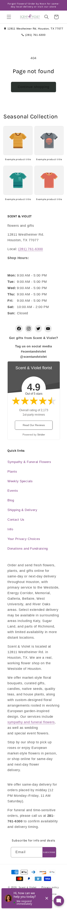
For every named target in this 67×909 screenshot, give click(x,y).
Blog (10, 500)
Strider (41, 434)
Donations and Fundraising (27, 548)
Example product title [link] (18, 159)
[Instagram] (28, 328)
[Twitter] (38, 328)
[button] (9, 17)
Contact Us (15, 519)
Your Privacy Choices (23, 539)
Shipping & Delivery (22, 510)
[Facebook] (19, 328)
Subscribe (49, 852)
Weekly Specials (20, 481)
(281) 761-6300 (35, 34)
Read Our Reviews (34, 425)
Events (12, 490)
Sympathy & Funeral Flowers (29, 462)
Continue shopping (33, 87)
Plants (12, 471)
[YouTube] (48, 328)
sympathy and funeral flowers (31, 722)
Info (10, 529)
